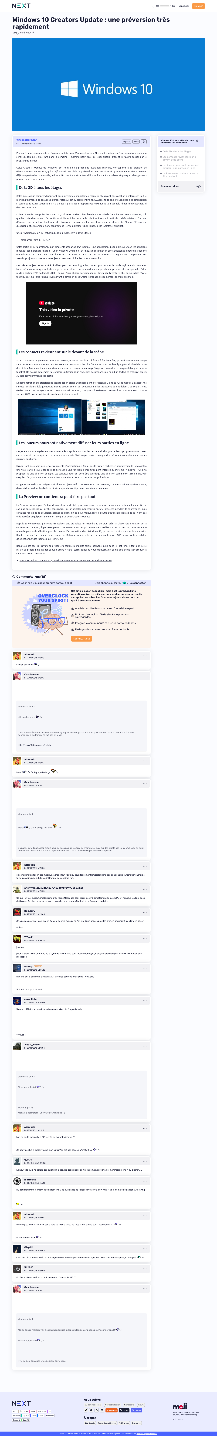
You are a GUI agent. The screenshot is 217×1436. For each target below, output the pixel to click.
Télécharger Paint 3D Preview (35, 239)
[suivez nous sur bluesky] (86, 1410)
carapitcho (30, 999)
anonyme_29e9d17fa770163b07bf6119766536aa (53, 887)
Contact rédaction (112, 1405)
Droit (15, 1411)
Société (26, 1420)
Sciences (50, 1416)
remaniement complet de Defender (57, 535)
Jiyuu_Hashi (32, 1044)
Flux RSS (113, 1410)
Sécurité (16, 1420)
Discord (138, 1410)
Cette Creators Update (29, 167)
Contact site (129, 1405)
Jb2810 (28, 1267)
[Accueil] (21, 6)
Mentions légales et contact (147, 1434)
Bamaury (29, 910)
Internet (16, 1416)
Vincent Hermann (26, 139)
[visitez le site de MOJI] (180, 1408)
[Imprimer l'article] (144, 141)
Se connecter (138, 583)
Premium (198, 6)
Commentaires (170, 186)
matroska (30, 1179)
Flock (33, 1411)
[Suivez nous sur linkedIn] (102, 1410)
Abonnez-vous (81, 638)
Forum (141, 1405)
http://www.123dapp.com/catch (34, 745)
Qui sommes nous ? (93, 1405)
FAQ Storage (124, 1423)
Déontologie (90, 1423)
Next (34, 1416)
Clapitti (28, 1247)
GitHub (126, 1410)
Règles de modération (107, 1423)
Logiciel (26, 1416)
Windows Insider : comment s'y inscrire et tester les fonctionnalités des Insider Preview (66, 560)
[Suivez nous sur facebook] (97, 1410)
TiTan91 (28, 937)
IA (50, 1411)
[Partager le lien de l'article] (197, 141)
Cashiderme (31, 674)
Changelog (136, 1423)
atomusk (29, 654)
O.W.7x (28, 1159)
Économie (24, 1411)
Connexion (184, 6)
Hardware (42, 1411)
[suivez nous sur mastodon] (91, 1410)
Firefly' (28, 966)
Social (40, 1416)
